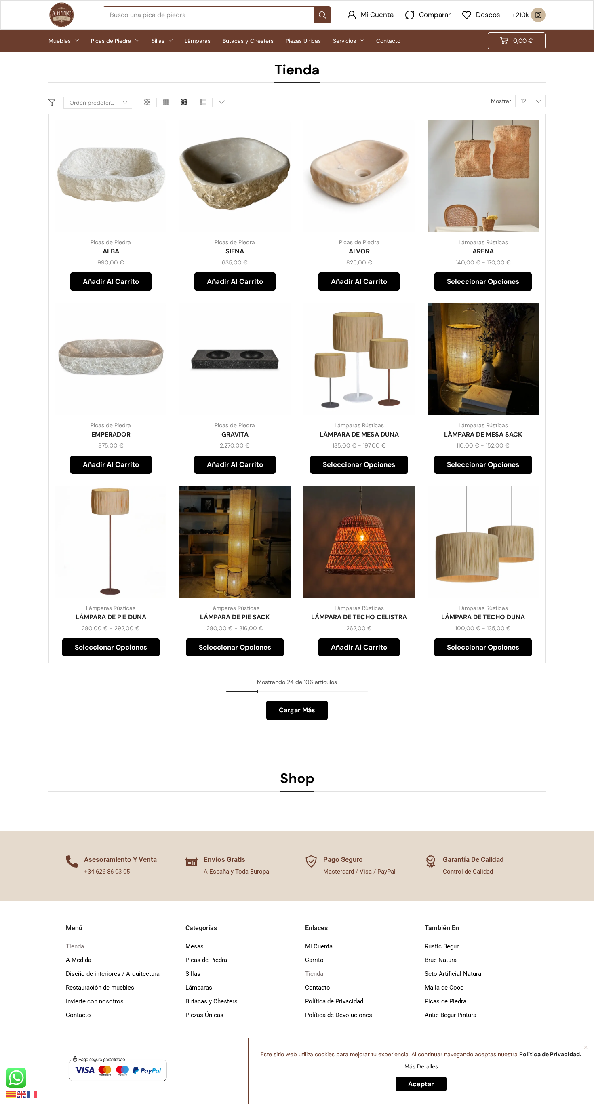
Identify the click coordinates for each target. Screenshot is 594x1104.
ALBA (111, 251)
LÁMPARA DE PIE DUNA (111, 617)
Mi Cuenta (319, 946)
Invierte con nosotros (95, 1001)
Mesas (194, 946)
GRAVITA (235, 434)
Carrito (314, 960)
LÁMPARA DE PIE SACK (235, 617)
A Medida (78, 960)
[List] (203, 102)
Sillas (192, 973)
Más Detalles (421, 1066)
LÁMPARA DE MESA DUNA (359, 434)
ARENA (483, 251)
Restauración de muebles (100, 987)
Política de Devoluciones (338, 1015)
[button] (370, 15)
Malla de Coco (444, 987)
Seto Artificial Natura (453, 973)
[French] (32, 1094)
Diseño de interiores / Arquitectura (113, 973)
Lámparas (198, 987)
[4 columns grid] (184, 102)
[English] (22, 1094)
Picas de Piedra (111, 242)
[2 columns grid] (147, 102)
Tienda (75, 946)
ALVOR (359, 251)
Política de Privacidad (334, 1001)
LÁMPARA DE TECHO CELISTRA (359, 617)
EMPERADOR (111, 434)
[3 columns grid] (166, 102)
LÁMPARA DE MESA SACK (483, 434)
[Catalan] (11, 1094)
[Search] (322, 15)
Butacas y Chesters (211, 1001)
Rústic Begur (442, 946)
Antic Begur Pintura (450, 1015)
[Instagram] (538, 15)
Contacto (78, 1015)
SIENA (234, 251)
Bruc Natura (441, 960)
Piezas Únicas (204, 1015)
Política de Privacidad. (550, 1054)
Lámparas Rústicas (483, 242)
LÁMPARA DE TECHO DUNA (483, 617)
